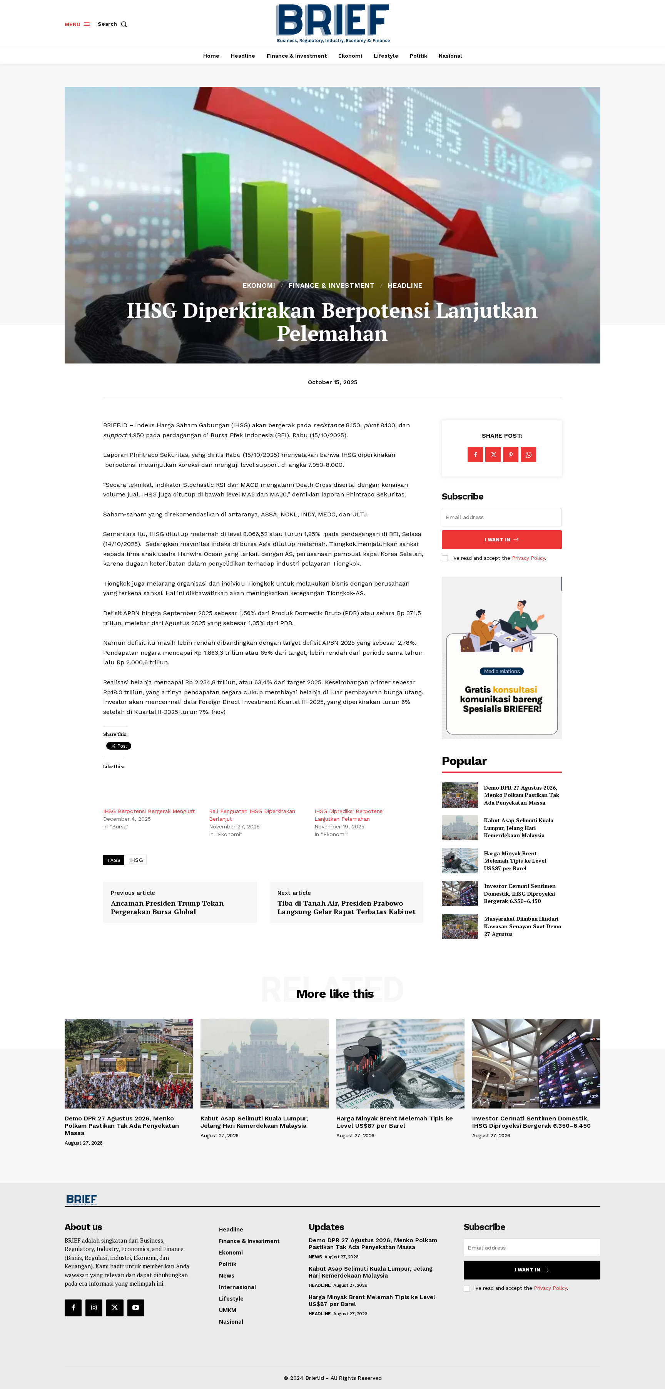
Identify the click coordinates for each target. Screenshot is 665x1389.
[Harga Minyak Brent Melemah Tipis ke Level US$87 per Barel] (460, 860)
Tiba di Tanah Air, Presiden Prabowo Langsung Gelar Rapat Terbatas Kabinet (346, 907)
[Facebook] (475, 454)
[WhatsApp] (528, 454)
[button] (114, 24)
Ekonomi (259, 285)
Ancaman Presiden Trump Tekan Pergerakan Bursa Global (167, 907)
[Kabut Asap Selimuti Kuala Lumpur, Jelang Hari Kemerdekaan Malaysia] (460, 827)
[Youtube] (135, 1307)
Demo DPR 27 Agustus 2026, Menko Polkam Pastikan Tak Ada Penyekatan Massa (521, 795)
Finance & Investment (332, 285)
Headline (405, 285)
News (315, 1257)
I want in (497, 540)
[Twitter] (493, 454)
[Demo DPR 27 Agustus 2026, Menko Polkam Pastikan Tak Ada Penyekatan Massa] (460, 794)
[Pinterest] (510, 454)
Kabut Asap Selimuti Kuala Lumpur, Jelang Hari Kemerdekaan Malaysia (518, 827)
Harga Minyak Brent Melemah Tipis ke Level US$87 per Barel (515, 861)
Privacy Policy (528, 558)
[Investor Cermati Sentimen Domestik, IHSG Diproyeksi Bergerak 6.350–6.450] (460, 893)
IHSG (136, 860)
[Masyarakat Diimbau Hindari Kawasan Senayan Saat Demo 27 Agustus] (460, 926)
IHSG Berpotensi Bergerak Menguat (149, 811)
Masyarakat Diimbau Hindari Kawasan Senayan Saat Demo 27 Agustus (522, 926)
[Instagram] (93, 1307)
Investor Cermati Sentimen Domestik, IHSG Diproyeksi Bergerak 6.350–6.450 (520, 893)
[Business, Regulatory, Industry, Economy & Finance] (127, 1200)
